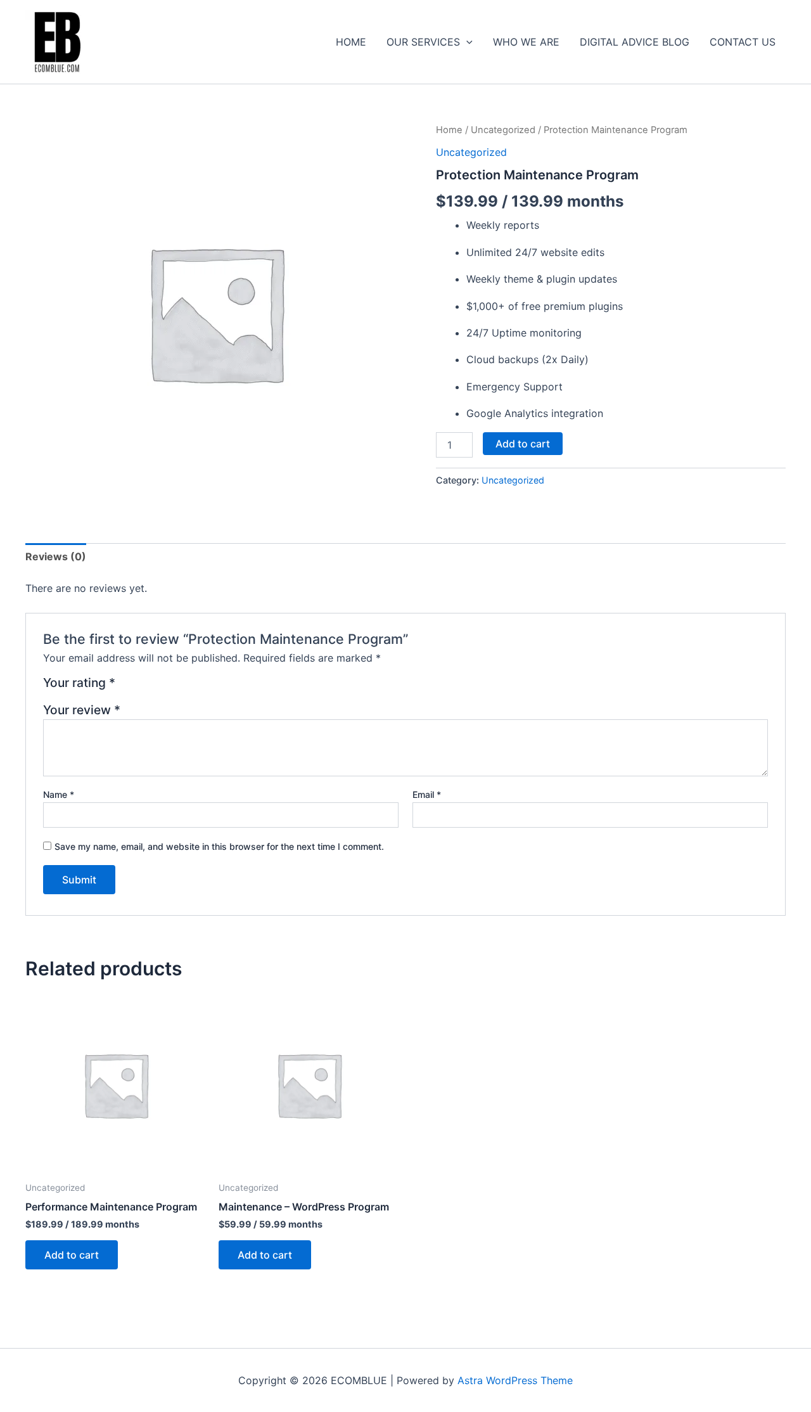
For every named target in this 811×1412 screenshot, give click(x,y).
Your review (81, 709)
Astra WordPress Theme (515, 1380)
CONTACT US (743, 41)
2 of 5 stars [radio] (143, 687)
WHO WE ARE (526, 41)
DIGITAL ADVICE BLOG (634, 41)
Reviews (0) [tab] (55, 556)
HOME (351, 41)
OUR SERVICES (423, 41)
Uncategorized (503, 130)
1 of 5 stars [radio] (127, 687)
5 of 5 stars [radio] (188, 687)
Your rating (79, 683)
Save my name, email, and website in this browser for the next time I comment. (219, 846)
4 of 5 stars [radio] (173, 687)
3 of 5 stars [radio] (158, 687)
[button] (466, 41)
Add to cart (522, 443)
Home (449, 130)
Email (426, 794)
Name (58, 794)
